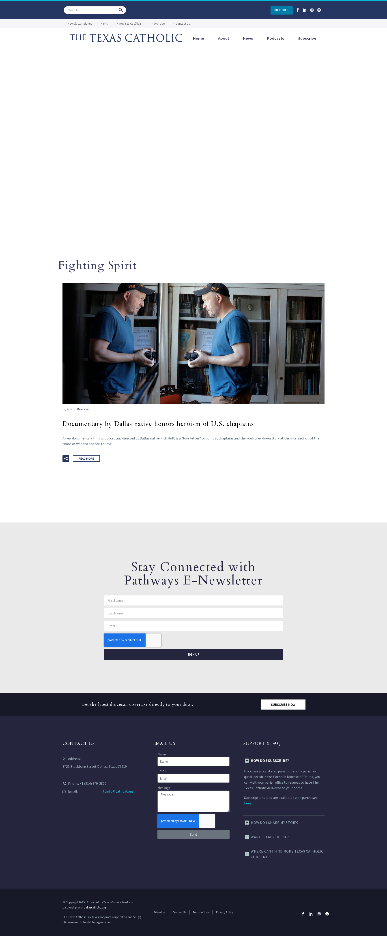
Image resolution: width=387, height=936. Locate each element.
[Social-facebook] (297, 10)
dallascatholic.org (95, 907)
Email (161, 771)
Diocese (83, 409)
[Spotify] (319, 10)
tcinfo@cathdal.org (118, 791)
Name (162, 754)
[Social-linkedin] (304, 10)
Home (198, 38)
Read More (86, 458)
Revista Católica (130, 23)
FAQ (106, 23)
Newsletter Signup (80, 23)
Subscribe (307, 38)
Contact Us (183, 23)
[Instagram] (312, 10)
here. (248, 803)
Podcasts (275, 38)
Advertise (158, 23)
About (223, 38)
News (248, 38)
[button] (121, 10)
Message (164, 787)
